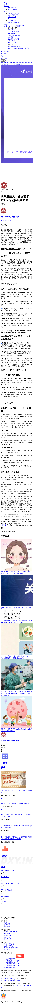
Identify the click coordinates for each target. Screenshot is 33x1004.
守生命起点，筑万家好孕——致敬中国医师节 (15, 803)
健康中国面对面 (13, 15)
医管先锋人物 (12, 17)
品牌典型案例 (12, 20)
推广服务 (7, 933)
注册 (5, 58)
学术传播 (7, 937)
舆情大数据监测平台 (10, 931)
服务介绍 (7, 923)
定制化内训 (7, 939)
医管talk (10, 19)
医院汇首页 (6, 51)
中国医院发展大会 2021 (11, 962)
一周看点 (4, 763)
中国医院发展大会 (13, 13)
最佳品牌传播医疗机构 (11, 948)
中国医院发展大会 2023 (11, 960)
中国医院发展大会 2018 (11, 965)
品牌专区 (7, 949)
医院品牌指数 (12, 7)
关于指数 (3, 53)
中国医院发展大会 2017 (11, 967)
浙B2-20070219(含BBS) (8, 979)
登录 (2, 58)
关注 (5, 4)
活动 (5, 11)
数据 (5, 6)
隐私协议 (7, 926)
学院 (5, 24)
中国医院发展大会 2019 (11, 964)
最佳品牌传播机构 (13, 22)
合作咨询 (7, 925)
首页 (5, 2)
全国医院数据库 (13, 9)
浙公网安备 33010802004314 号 (10, 980)
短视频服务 (7, 935)
